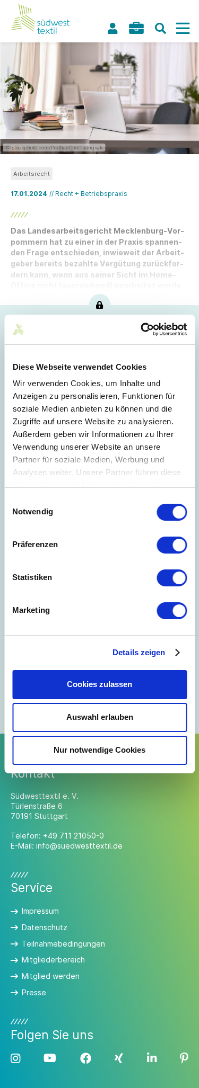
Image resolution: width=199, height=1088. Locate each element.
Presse (34, 992)
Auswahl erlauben (99, 716)
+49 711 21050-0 (73, 835)
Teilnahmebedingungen (63, 943)
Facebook (85, 1058)
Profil (112, 28)
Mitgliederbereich (53, 959)
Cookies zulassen (99, 684)
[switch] (172, 545)
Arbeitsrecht (31, 173)
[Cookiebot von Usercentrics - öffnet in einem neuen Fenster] (142, 329)
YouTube (50, 1058)
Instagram (15, 1058)
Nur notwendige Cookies (99, 749)
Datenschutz (44, 927)
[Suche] (160, 28)
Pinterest (184, 1058)
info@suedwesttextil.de (79, 845)
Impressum (40, 910)
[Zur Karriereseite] (136, 28)
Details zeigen (139, 652)
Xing (119, 1058)
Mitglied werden (51, 975)
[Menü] (182, 28)
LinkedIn (152, 1058)
